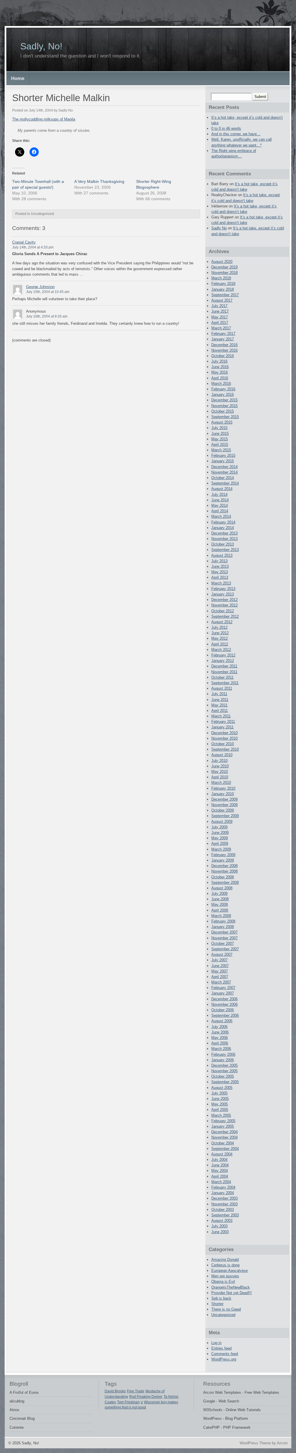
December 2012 (224, 599)
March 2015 (221, 450)
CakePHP (211, 1427)
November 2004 (224, 1137)
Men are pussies (225, 1276)
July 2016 (219, 361)
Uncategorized (223, 1315)
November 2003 (224, 1204)
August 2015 (221, 422)
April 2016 (219, 378)
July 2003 (219, 1226)
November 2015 (224, 406)
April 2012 (219, 644)
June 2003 (220, 1232)
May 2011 (219, 705)
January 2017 (222, 339)
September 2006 (225, 1015)
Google (209, 1401)
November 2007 (224, 938)
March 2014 (221, 516)
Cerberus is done (225, 1265)
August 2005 (221, 1087)
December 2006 (224, 999)
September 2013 (225, 550)
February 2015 (223, 455)
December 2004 (224, 1132)
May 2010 (219, 771)
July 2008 (219, 893)
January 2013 (222, 594)
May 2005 (219, 1104)
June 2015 (220, 433)
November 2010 (224, 738)
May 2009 (219, 838)
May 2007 (219, 971)
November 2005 (224, 1071)
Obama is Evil (223, 1281)
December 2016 (224, 345)
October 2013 (222, 544)
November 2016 (224, 350)
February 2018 (223, 283)
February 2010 (223, 788)
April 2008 (219, 910)
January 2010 (222, 794)
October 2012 (222, 611)
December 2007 (224, 932)
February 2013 (223, 589)
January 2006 (222, 1060)
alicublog (17, 1401)
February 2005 (223, 1121)
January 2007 (222, 993)
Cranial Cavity (24, 242)
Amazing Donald (225, 1259)
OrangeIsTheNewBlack (230, 1287)
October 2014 (222, 478)
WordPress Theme (255, 1443)
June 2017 (220, 311)
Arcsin (282, 1443)
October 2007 (222, 943)
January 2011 (222, 727)
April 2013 (219, 577)
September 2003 (225, 1215)
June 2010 (220, 766)
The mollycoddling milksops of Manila (43, 119)
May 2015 (219, 439)
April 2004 (219, 1176)
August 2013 (221, 555)
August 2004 (221, 1154)
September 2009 (225, 816)
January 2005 (222, 1126)
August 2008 (221, 888)
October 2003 (222, 1209)
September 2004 (225, 1148)
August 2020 (221, 261)
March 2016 (221, 383)
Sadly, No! (41, 46)
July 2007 (219, 960)
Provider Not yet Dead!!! (231, 1293)
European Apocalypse (229, 1270)
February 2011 (223, 721)
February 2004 (223, 1187)
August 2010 (221, 755)
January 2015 (222, 461)
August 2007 (221, 954)
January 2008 (222, 927)
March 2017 (221, 328)
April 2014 (219, 511)
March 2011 (221, 716)
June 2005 (220, 1098)
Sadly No (219, 228)
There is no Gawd (226, 1309)
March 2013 (221, 583)
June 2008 (220, 899)
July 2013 (219, 561)
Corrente (17, 1427)
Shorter (217, 1304)
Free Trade (135, 1391)
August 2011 (221, 688)
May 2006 (219, 1038)
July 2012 (219, 627)
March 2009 (221, 849)
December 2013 (224, 533)
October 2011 (222, 677)
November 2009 (224, 805)
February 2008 (223, 921)
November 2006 (224, 1004)
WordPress (212, 1418)
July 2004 (219, 1159)
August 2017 (221, 300)
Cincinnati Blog (22, 1418)
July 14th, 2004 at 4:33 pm (32, 247)
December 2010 (224, 733)
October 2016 (222, 356)
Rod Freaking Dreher (145, 1397)
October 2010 (222, 744)
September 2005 (225, 1082)
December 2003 (224, 1198)
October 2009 (222, 810)
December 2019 (224, 267)
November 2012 (224, 605)
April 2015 (219, 444)
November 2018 (224, 272)
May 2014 (219, 505)
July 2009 (219, 827)
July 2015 (219, 428)
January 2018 (222, 289)
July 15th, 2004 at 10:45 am (47, 292)
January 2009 (222, 860)
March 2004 (221, 1182)
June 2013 (220, 566)
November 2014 (224, 472)
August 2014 (221, 489)
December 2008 (224, 866)
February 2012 (223, 655)
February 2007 (223, 988)
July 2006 (219, 1027)
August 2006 (221, 1021)
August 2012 (221, 622)
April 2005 (219, 1109)
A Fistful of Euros (24, 1392)
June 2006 (220, 1032)
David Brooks (115, 1391)
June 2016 (220, 367)
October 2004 (222, 1143)
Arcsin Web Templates (222, 1392)
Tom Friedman (128, 1402)
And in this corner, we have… (235, 134)
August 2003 (221, 1220)
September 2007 (225, 949)
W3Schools (212, 1410)
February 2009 (223, 855)
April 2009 (219, 843)
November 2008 (224, 871)
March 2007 (221, 982)
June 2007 (220, 966)
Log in (216, 1343)
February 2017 (223, 333)
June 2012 (220, 633)
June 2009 (220, 832)
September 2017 (225, 295)
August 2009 (221, 821)
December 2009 (224, 799)
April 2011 (219, 710)
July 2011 (219, 694)
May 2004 (219, 1170)
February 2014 (223, 522)
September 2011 (224, 683)
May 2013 (219, 572)
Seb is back (221, 1298)
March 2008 (221, 916)
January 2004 (222, 1193)
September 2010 (225, 749)
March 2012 (221, 649)
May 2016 (219, 372)
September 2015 (225, 417)
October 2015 (222, 411)
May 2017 (219, 317)
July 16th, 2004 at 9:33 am (46, 316)
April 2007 (219, 977)
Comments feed (224, 1354)
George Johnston (40, 287)
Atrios (14, 1410)
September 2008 (225, 882)
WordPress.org (223, 1359)
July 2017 (219, 306)
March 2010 (221, 782)
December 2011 (224, 666)
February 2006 (223, 1054)
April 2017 (219, 322)
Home (17, 78)
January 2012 (222, 660)
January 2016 (222, 394)
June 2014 (220, 500)
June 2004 (220, 1165)
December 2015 (224, 400)
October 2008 (222, 877)
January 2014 (222, 528)
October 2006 (222, 1010)
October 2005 (222, 1076)
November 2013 (224, 539)
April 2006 (219, 1043)
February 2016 (223, 389)
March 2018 (221, 278)
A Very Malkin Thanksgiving (99, 181)
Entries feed (221, 1348)
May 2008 (219, 904)
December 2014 (224, 467)
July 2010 (219, 760)
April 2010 (219, 777)
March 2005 (221, 1115)
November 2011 (224, 672)
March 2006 (221, 1048)
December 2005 (224, 1065)
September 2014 (225, 483)
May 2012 (219, 638)
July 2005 (219, 1093)
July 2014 (219, 494)
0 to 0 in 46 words (226, 128)
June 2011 (219, 699)
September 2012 (225, 616)
